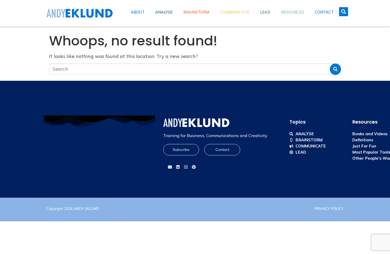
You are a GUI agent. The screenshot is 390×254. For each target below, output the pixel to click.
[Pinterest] (194, 167)
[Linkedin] (178, 167)
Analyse (164, 12)
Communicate (234, 12)
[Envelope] (170, 167)
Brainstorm (196, 12)
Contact (324, 12)
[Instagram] (186, 167)
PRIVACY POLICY (329, 208)
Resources (292, 12)
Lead (265, 12)
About (138, 12)
